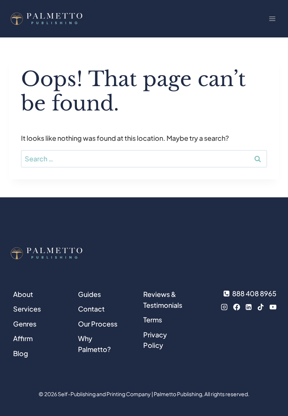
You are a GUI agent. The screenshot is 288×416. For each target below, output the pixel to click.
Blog (20, 353)
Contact (91, 308)
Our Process (97, 323)
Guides (89, 294)
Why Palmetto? (94, 343)
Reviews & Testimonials (162, 299)
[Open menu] (272, 18)
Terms (152, 319)
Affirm (23, 338)
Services (27, 308)
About (23, 294)
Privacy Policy (155, 340)
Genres (24, 323)
